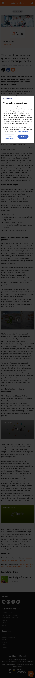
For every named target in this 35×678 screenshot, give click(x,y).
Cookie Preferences (9, 137)
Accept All (23, 136)
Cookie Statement (22, 131)
